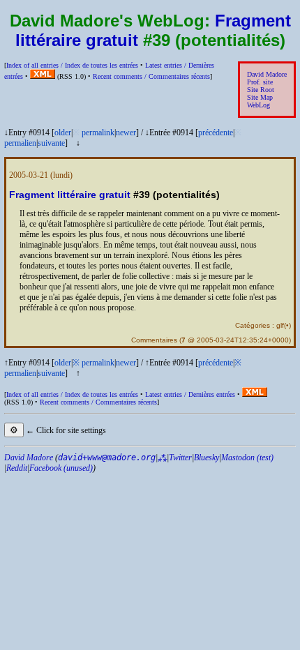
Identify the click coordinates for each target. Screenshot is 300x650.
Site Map (260, 97)
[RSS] (42, 76)
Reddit (16, 468)
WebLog (258, 105)
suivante (51, 143)
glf (280, 325)
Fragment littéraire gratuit (69, 194)
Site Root (260, 89)
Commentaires (154, 340)
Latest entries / (190, 394)
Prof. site (260, 82)
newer (126, 132)
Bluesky (206, 457)
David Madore (267, 74)
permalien (20, 143)
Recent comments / (151, 76)
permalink (98, 132)
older (62, 132)
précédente (215, 132)
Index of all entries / (72, 65)
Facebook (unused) (61, 468)
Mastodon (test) (247, 457)
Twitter (180, 457)
